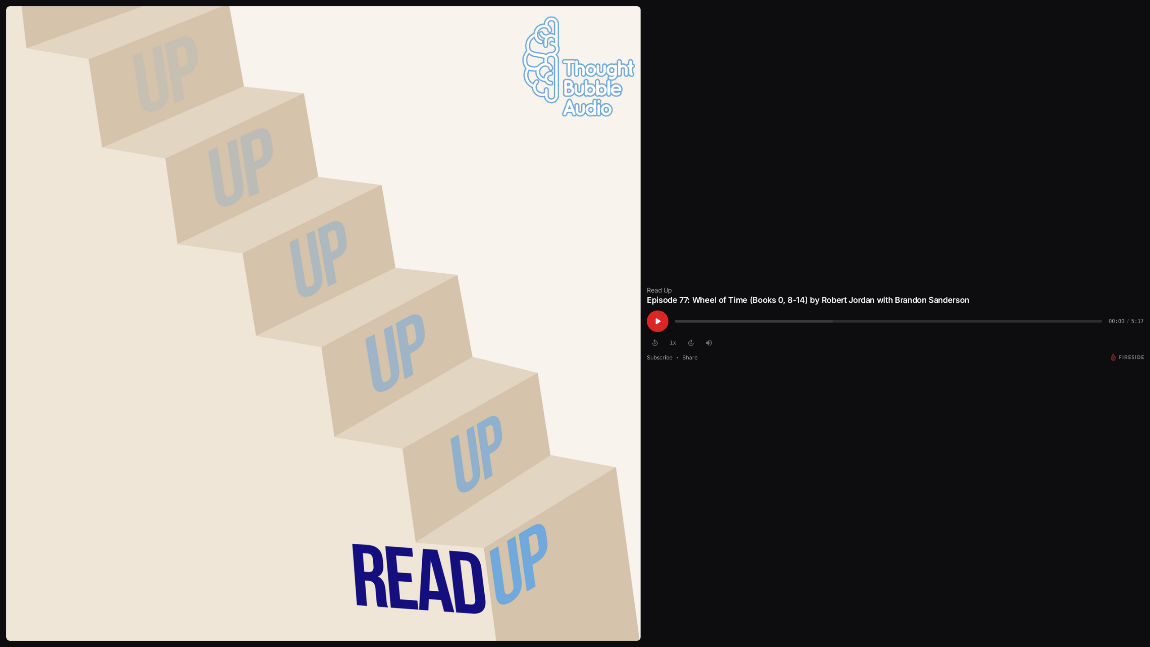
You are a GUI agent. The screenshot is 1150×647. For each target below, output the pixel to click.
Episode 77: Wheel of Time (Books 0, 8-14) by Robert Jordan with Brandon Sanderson (808, 300)
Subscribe (659, 357)
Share (690, 357)
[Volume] (709, 343)
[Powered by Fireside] (1127, 357)
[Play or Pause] (657, 321)
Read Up (659, 290)
